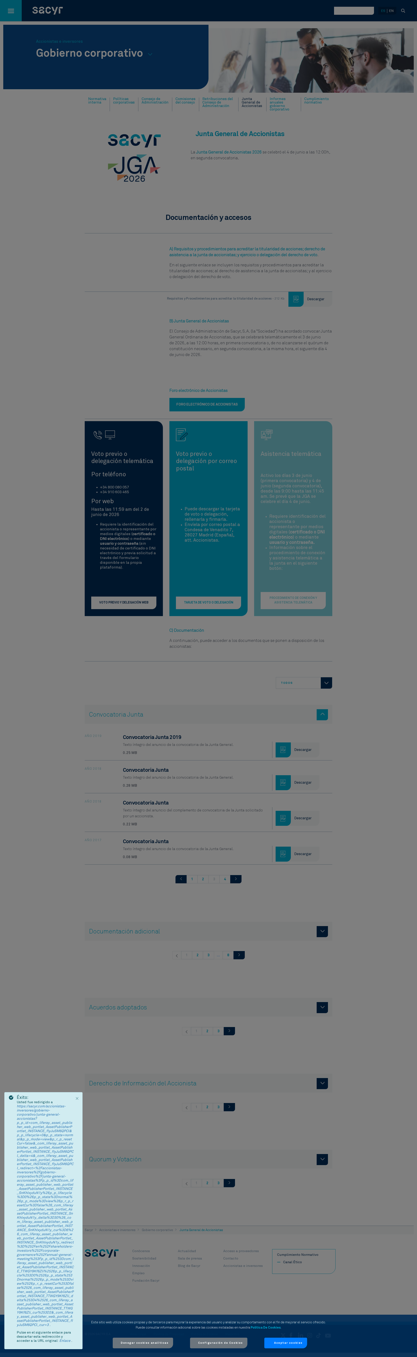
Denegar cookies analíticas (145, 1343)
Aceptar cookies (288, 1343)
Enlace (65, 1340)
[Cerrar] (77, 1098)
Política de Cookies (266, 1327)
